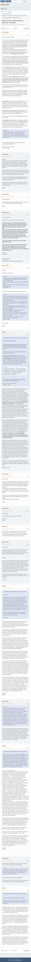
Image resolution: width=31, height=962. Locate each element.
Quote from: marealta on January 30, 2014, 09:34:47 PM (15, 893)
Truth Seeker (9, 15)
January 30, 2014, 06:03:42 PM (7, 703)
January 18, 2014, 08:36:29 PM (7, 214)
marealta (6, 32)
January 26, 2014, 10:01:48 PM (7, 528)
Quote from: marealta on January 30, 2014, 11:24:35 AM (15, 591)
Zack (4, 332)
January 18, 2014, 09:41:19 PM (7, 334)
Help (10, 959)
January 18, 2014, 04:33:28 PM (7, 156)
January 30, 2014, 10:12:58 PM (7, 890)
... (12, 28)
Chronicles (24, 15)
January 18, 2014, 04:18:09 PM (7, 34)
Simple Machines (19, 960)
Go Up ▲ (20, 959)
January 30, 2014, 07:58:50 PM (7, 748)
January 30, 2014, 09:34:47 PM (7, 860)
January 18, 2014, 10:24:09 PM (7, 476)
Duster (5, 526)
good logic (6, 212)
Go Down (3, 28)
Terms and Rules (15, 959)
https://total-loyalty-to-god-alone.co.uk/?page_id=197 (12, 261)
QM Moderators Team (17, 15)
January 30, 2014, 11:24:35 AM (7, 544)
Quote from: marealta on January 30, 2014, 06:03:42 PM (15, 751)
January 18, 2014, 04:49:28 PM (7, 196)
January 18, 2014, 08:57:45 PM (7, 267)
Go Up (2, 950)
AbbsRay (5, 154)
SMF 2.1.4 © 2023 (12, 960)
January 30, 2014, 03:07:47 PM (7, 588)
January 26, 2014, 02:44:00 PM (7, 510)
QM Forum (5, 5)
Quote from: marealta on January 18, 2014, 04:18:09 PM (15, 337)
